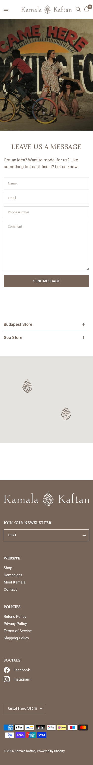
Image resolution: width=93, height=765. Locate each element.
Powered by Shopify (51, 751)
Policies (12, 606)
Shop (8, 568)
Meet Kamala (15, 582)
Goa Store (13, 337)
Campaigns (13, 575)
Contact (10, 589)
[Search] (78, 9)
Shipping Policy (16, 638)
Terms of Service (18, 631)
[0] (85, 9)
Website (12, 558)
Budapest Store (18, 324)
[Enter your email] (84, 535)
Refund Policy (15, 616)
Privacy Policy (15, 623)
